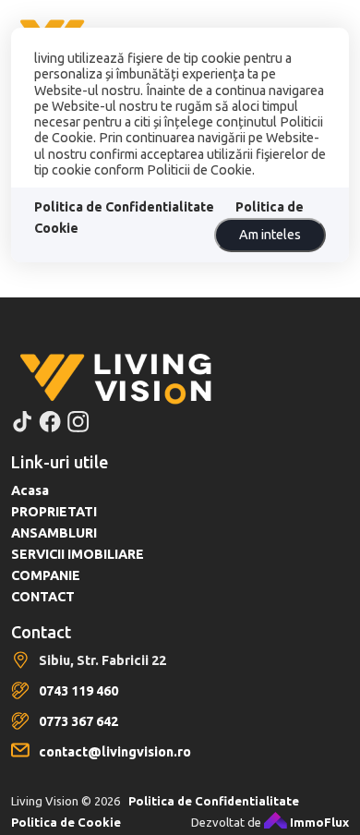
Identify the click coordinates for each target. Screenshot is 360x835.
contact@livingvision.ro (115, 751)
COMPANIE (45, 575)
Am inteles (270, 234)
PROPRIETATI (54, 511)
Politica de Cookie (66, 822)
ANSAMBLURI (54, 533)
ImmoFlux (318, 822)
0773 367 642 (78, 721)
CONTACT (43, 596)
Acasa (30, 490)
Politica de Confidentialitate (124, 207)
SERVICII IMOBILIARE (77, 554)
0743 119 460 (78, 691)
